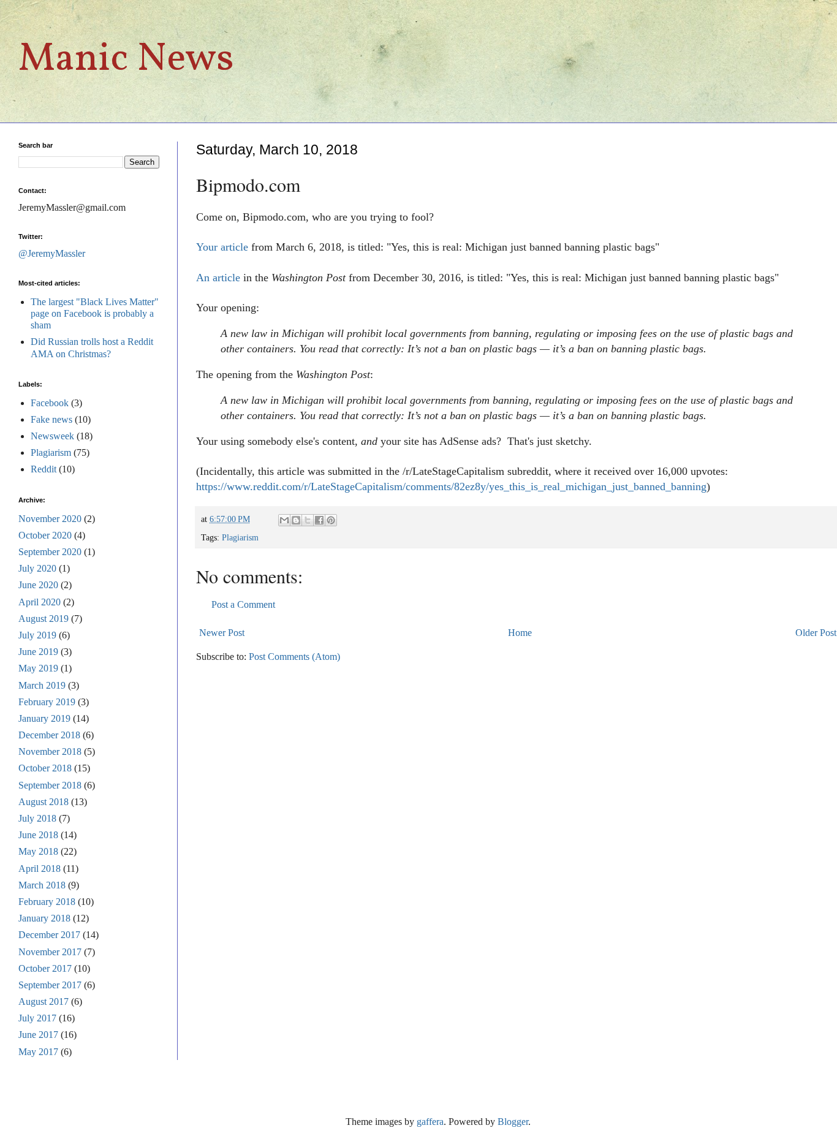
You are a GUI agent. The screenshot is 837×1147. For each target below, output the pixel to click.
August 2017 (43, 1001)
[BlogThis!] (296, 520)
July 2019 (37, 635)
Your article (222, 247)
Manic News (126, 60)
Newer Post (221, 632)
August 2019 (43, 618)
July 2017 (37, 1018)
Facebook (50, 403)
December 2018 (49, 735)
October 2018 (45, 768)
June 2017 (38, 1034)
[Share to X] (307, 520)
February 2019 (46, 702)
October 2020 (45, 535)
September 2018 (49, 785)
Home (520, 632)
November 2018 (49, 751)
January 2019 (44, 718)
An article (218, 277)
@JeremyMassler (51, 253)
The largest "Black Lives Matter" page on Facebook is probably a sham (95, 313)
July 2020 (37, 568)
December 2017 (49, 934)
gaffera (430, 1121)
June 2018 (38, 835)
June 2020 (38, 585)
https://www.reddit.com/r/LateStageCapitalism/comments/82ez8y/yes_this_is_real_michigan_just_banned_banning (451, 486)
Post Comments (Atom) (294, 656)
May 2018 (38, 851)
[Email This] (284, 520)
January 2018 (44, 918)
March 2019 (42, 685)
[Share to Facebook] (319, 520)
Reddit (43, 469)
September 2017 (49, 985)
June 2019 (38, 651)
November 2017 (49, 952)
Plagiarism (240, 537)
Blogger (513, 1121)
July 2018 (37, 818)
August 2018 (43, 802)
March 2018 (42, 885)
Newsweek (52, 436)
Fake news (51, 419)
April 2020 (39, 602)
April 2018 (39, 868)
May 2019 (38, 668)
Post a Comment (243, 604)
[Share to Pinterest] (331, 520)
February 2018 (46, 901)
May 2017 (38, 1052)
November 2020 (49, 518)
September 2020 (49, 552)
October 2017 (45, 968)
